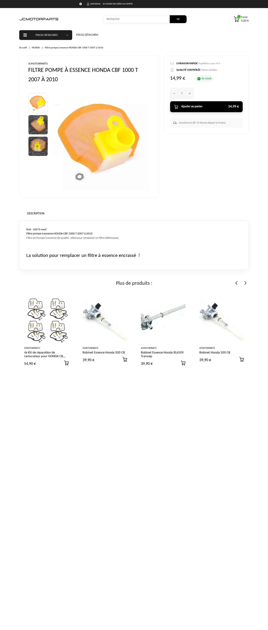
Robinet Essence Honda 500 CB (104, 352)
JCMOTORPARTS (38, 63)
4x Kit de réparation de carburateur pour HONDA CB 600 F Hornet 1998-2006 (43, 356)
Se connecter (109, 4)
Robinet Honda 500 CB (214, 352)
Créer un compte (124, 4)
